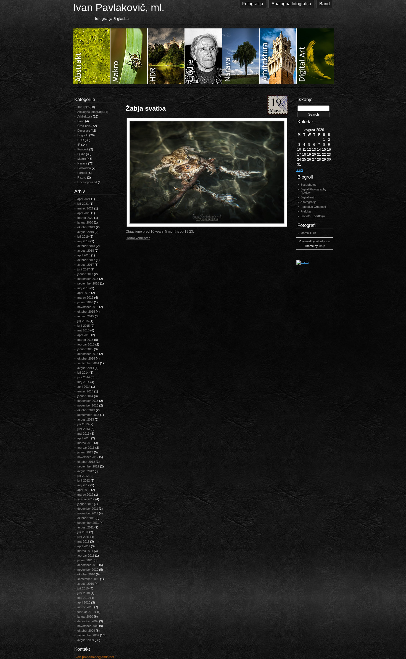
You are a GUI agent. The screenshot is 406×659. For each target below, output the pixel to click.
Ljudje (81, 154)
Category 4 (203, 56)
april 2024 (83, 199)
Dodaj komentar (138, 238)
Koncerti (82, 149)
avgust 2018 (85, 250)
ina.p (322, 246)
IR (78, 144)
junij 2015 (83, 325)
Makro (81, 158)
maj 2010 (83, 597)
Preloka (305, 211)
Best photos (308, 184)
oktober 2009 (86, 630)
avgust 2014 (85, 368)
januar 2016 (85, 302)
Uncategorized (87, 182)
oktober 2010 (86, 574)
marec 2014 (85, 391)
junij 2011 (83, 536)
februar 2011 (85, 555)
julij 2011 (82, 532)
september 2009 (88, 635)
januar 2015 (85, 349)
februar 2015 (85, 344)
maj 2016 (83, 288)
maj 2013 (83, 433)
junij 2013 (83, 429)
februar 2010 (85, 611)
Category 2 (129, 56)
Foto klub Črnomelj (313, 206)
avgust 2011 (85, 527)
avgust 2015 (85, 316)
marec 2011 (85, 550)
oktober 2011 (86, 518)
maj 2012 (83, 485)
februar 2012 (85, 499)
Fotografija (252, 3)
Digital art (83, 130)
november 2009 (87, 626)
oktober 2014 (86, 358)
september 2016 (88, 283)
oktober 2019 (86, 227)
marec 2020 (85, 217)
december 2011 (87, 508)
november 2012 (87, 457)
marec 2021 (85, 208)
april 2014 (83, 386)
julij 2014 (83, 372)
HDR (80, 140)
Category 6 (278, 56)
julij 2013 (83, 424)
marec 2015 (85, 339)
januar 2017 (85, 274)
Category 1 (91, 56)
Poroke (82, 172)
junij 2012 (83, 480)
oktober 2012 (86, 461)
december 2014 (87, 353)
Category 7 (315, 56)
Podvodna (84, 168)
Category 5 (241, 56)
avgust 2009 (85, 640)
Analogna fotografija (291, 3)
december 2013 (87, 400)
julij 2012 (83, 475)
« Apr (299, 170)
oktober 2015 (86, 311)
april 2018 (83, 255)
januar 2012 (85, 504)
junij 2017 (83, 269)
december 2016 (87, 278)
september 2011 (88, 522)
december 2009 (87, 621)
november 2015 (87, 307)
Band (324, 3)
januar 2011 (85, 560)
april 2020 (83, 213)
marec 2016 (85, 297)
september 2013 (88, 414)
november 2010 (87, 569)
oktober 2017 (86, 260)
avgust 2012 (85, 471)
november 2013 (87, 405)
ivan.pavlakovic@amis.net (94, 657)
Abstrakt (83, 107)
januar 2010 (85, 616)
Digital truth (307, 197)
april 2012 (83, 489)
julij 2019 (83, 236)
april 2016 (83, 292)
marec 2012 (85, 494)
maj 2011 (83, 541)
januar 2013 (85, 452)
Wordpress (323, 241)
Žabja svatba (146, 108)
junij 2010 (83, 593)
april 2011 (83, 546)
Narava (82, 163)
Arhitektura (84, 116)
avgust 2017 (85, 264)
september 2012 (88, 466)
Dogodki (82, 135)
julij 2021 (83, 203)
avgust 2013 (85, 419)
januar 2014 (85, 396)
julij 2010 (83, 588)
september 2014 (88, 363)
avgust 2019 (85, 231)
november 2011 (87, 513)
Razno (81, 177)
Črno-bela (84, 125)
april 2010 (83, 602)
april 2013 (83, 438)
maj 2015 (83, 330)
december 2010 (87, 565)
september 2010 (88, 579)
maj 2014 (83, 382)
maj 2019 (83, 241)
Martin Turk (308, 233)
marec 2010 (85, 607)
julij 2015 (83, 321)
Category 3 (166, 56)
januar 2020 (85, 222)
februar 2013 (85, 447)
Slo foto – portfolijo (312, 216)
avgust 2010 (85, 583)
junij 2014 (83, 377)
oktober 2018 (86, 246)
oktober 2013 (86, 410)
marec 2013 (85, 443)
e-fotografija (308, 202)
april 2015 (83, 335)
